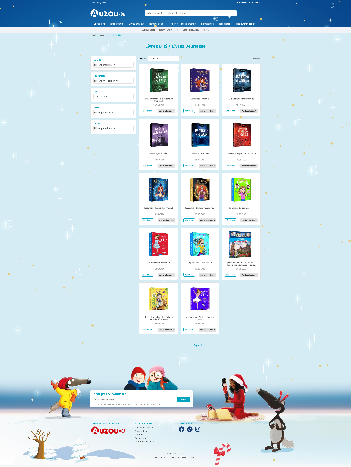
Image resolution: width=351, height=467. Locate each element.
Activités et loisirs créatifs (182, 23)
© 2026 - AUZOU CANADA (175, 454)
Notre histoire (141, 431)
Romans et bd (156, 23)
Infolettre (256, 2)
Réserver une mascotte (168, 29)
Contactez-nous (243, 2)
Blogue (205, 29)
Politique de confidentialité (149, 404)
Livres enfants (136, 23)
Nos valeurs (140, 434)
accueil (93, 35)
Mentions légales (158, 457)
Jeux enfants (116, 23)
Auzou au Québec (98, 3)
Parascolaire (207, 23)
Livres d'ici (99, 23)
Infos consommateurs (145, 441)
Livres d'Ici (117, 35)
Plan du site (195, 457)
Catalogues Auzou (191, 29)
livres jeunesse (104, 35)
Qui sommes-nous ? (144, 427)
